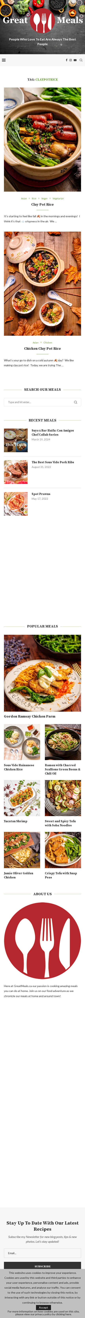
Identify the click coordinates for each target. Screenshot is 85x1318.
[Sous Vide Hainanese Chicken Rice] (22, 742)
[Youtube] (75, 60)
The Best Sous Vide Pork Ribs (53, 462)
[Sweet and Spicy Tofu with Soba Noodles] (63, 798)
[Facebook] (66, 60)
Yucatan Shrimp (15, 821)
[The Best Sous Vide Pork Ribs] (16, 472)
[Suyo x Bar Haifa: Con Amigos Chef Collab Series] (16, 440)
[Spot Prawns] (16, 504)
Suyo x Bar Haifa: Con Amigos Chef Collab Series (53, 433)
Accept (43, 1307)
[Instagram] (70, 60)
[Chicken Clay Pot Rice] (42, 284)
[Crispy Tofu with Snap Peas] (63, 850)
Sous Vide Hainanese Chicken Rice (19, 767)
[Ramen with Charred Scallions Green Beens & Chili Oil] (63, 742)
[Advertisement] (42, 570)
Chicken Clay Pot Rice (42, 348)
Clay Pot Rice (42, 204)
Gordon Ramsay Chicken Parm (29, 716)
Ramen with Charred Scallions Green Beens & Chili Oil (62, 769)
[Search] (81, 60)
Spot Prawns (41, 494)
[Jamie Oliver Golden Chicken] (22, 850)
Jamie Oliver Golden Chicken (18, 875)
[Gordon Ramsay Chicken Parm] (42, 673)
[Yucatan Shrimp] (22, 798)
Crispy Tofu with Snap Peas (61, 875)
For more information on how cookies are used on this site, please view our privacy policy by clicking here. (43, 1313)
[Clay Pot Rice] (42, 140)
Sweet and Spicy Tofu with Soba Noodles (60, 823)
